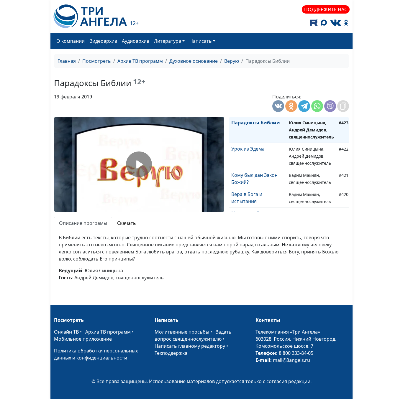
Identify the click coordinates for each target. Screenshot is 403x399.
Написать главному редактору (190, 346)
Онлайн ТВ (66, 332)
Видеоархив (103, 41)
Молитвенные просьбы (182, 332)
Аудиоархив (135, 41)
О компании (70, 41)
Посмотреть (96, 61)
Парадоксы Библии (255, 122)
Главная (67, 61)
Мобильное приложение (83, 339)
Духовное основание (193, 61)
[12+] (90, 16)
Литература (167, 41)
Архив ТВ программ (140, 61)
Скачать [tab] (126, 223)
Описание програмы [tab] (83, 223)
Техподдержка (171, 353)
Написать (200, 41)
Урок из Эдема (248, 149)
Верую (231, 61)
